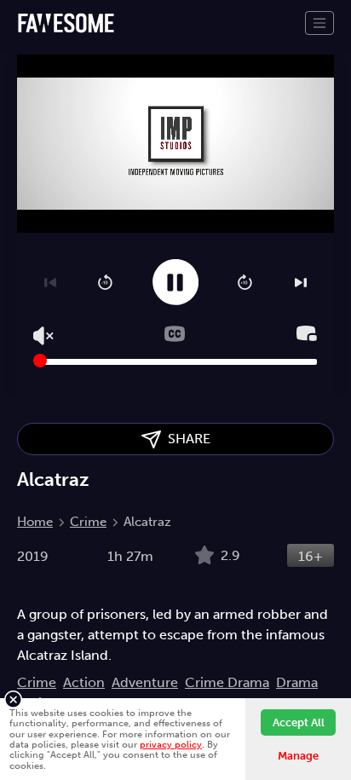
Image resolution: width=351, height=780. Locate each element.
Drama (297, 682)
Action (84, 682)
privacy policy (171, 744)
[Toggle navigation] (319, 23)
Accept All (299, 722)
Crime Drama (227, 682)
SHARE (185, 438)
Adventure (145, 682)
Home (35, 521)
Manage (298, 755)
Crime (88, 521)
